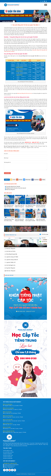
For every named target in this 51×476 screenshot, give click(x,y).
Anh (9, 238)
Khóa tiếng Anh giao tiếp (11, 254)
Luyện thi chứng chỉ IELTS (12, 259)
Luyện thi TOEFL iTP (10, 262)
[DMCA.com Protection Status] (15, 470)
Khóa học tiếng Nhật (8, 458)
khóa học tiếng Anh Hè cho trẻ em (24, 93)
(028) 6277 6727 (13, 463)
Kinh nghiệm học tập (8, 450)
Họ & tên (6, 153)
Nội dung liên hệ (7, 162)
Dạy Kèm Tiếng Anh (10, 268)
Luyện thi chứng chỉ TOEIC (12, 256)
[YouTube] (44, 1)
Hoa (31, 238)
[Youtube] (9, 470)
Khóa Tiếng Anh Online (11, 245)
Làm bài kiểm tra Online (9, 452)
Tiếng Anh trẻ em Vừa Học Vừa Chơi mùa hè (16, 188)
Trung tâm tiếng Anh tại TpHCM (13, 186)
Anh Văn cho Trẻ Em (10, 251)
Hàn (20, 238)
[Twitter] (46, 1)
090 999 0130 (7, 463)
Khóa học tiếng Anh (10, 189)
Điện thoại (6, 157)
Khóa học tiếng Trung (8, 455)
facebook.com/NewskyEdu (13, 464)
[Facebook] (4, 470)
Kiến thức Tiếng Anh (10, 270)
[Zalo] (42, 1)
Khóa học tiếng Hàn (8, 456)
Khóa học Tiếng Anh (10, 248)
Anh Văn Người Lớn (10, 265)
